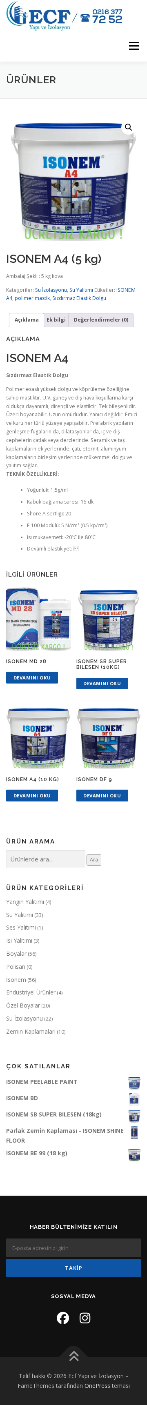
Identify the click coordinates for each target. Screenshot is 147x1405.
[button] (128, 127)
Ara (94, 859)
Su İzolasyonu (51, 289)
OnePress (97, 1385)
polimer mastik (32, 298)
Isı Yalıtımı (19, 940)
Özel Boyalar (23, 1005)
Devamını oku (32, 678)
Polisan (15, 966)
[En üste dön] (73, 1357)
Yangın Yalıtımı (25, 902)
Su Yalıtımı (81, 289)
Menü (133, 46)
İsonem (16, 979)
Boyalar (16, 953)
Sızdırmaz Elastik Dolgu (79, 298)
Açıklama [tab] (27, 319)
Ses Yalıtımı (21, 927)
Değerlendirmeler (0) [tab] (101, 319)
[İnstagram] (85, 1318)
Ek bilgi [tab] (56, 319)
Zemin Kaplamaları (31, 1031)
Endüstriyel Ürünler (31, 992)
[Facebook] (63, 1318)
